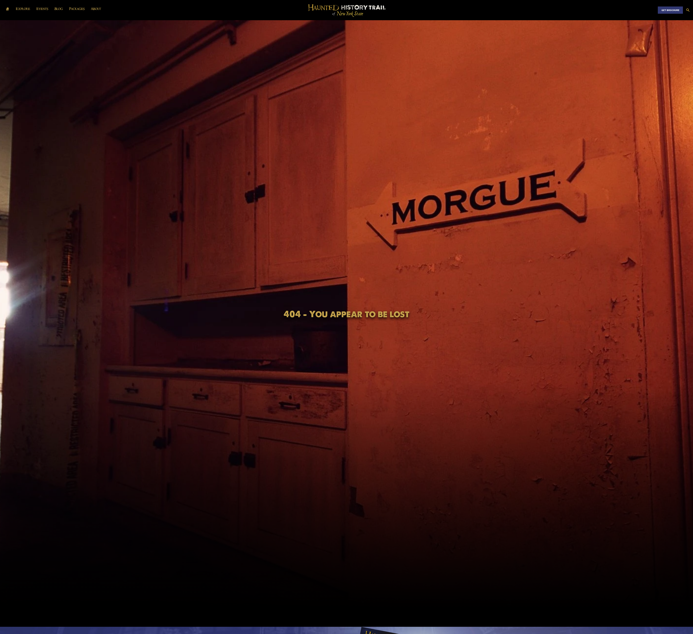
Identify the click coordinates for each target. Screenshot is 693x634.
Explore (23, 9)
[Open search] (688, 10)
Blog (59, 9)
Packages (77, 9)
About (96, 9)
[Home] (7, 9)
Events (42, 9)
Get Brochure (670, 10)
